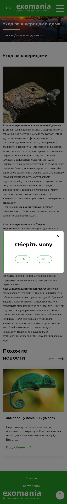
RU (44, 259)
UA (22, 259)
